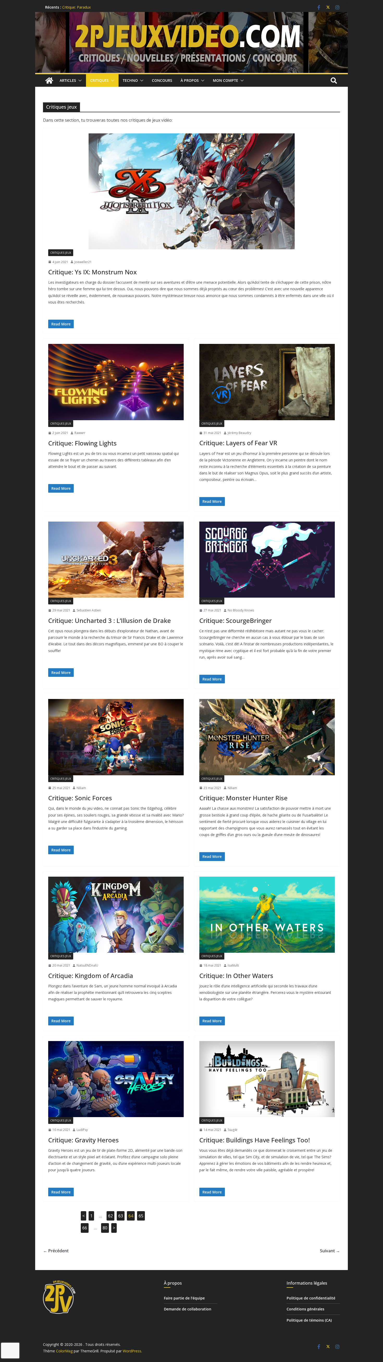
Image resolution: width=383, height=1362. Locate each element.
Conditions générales (305, 1309)
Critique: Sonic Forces (80, 798)
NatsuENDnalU (87, 965)
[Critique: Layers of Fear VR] (267, 382)
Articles (68, 80)
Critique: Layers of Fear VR (238, 442)
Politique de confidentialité (311, 1298)
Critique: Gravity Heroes (83, 1140)
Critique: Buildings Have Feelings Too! (254, 1140)
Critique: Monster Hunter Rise (243, 798)
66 (84, 1228)
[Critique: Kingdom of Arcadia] (116, 915)
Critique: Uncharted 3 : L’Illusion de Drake (109, 620)
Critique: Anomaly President (85, 7)
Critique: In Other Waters (236, 975)
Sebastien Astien (89, 610)
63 (120, 1216)
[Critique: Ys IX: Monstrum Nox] (191, 191)
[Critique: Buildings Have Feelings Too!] (267, 1079)
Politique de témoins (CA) (309, 1320)
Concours (162, 80)
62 (110, 1216)
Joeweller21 (83, 262)
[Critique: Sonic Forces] (116, 737)
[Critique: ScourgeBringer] (267, 560)
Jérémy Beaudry (239, 433)
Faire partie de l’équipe (184, 1298)
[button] (79, 80)
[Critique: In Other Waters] (267, 915)
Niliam (81, 788)
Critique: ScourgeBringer (235, 620)
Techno (130, 80)
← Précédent (56, 1251)
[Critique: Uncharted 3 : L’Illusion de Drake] (116, 560)
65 (141, 1216)
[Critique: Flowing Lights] (116, 382)
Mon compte (225, 80)
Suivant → (330, 1251)
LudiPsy (82, 1130)
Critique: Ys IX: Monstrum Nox (92, 272)
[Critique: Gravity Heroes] (116, 1079)
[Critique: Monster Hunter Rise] (267, 737)
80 (105, 1228)
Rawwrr (80, 433)
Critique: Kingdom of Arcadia (90, 975)
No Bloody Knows (241, 610)
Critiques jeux (60, 253)
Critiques (99, 80)
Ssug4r (233, 1130)
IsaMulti (233, 965)
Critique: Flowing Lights (82, 443)
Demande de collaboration (187, 1309)
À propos (190, 80)
